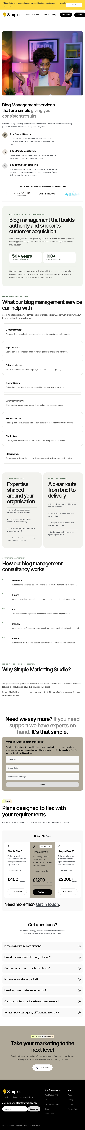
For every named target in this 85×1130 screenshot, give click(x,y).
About (70, 1095)
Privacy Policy (73, 1109)
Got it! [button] (74, 5)
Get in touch (47, 904)
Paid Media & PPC (51, 1095)
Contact (71, 1104)
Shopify (47, 1109)
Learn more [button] (8, 6)
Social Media (49, 1113)
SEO (46, 1100)
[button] (36, 14)
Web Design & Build (52, 1104)
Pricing (70, 1100)
